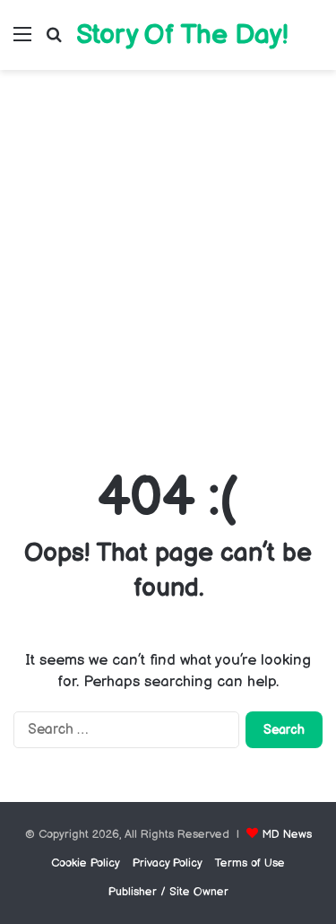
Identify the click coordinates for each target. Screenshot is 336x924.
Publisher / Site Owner (168, 892)
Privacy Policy (167, 863)
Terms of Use (250, 863)
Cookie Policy (85, 863)
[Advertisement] (168, 265)
